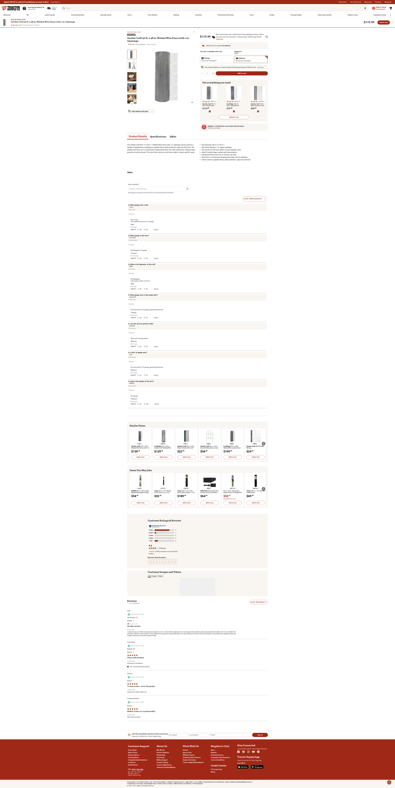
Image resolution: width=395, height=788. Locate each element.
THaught (133, 312)
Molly (132, 224)
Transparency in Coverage (135, 783)
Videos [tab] (160, 576)
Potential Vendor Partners (192, 757)
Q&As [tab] (173, 136)
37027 (236, 53)
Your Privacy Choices (143, 782)
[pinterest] (243, 751)
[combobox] (256, 199)
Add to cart (383, 22)
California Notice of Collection (182, 783)
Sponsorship (187, 752)
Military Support (162, 760)
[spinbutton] (207, 73)
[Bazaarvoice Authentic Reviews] (158, 526)
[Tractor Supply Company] (11, 8)
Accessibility (198, 782)
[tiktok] (258, 751)
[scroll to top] (389, 782)
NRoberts (134, 341)
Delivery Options (133, 755)
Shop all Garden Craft (18, 19)
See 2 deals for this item (140, 111)
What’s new (368, 2)
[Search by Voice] (365, 8)
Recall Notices (133, 765)
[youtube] (253, 751)
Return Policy (132, 752)
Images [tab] (154, 576)
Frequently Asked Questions (137, 760)
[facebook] (238, 751)
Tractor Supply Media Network (193, 762)
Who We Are (161, 750)
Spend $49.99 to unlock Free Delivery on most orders (26, 2)
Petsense (378, 2)
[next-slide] (132, 104)
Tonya (131, 207)
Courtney (134, 253)
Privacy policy (131, 782)
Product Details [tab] (138, 136)
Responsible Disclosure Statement (213, 782)
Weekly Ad (388, 2)
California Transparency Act (175, 782)
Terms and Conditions (159, 782)
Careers (185, 750)
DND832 (131, 383)
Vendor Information (189, 760)
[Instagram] (248, 751)
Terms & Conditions (218, 760)
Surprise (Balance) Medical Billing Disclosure (238, 782)
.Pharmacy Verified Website (166, 767)
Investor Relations (163, 752)
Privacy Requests (198, 783)
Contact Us (132, 762)
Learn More (55, 2)
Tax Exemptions (133, 757)
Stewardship (161, 755)
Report (156, 229)
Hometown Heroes (217, 755)
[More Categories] (390, 14)
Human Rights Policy (150, 783)
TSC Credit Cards (355, 2)
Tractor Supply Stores (164, 765)
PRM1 (131, 266)
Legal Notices (189, 782)
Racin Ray (132, 237)
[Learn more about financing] (266, 36)
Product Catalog (162, 762)
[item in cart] (390, 8)
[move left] (131, 444)
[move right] (263, 444)
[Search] (64, 8)
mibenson (134, 399)
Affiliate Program (189, 755)
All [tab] (149, 576)
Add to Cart (140, 457)
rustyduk (132, 326)
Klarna (213, 772)
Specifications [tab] (158, 136)
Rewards (214, 752)
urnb (130, 354)
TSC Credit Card (216, 769)
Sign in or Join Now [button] (214, 128)
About (213, 750)
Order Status (132, 750)
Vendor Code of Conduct (164, 783)
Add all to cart (234, 117)
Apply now (219, 39)
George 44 (132, 297)
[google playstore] (257, 767)
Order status (343, 2)
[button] (60, 2)
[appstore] (242, 767)
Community (160, 757)
